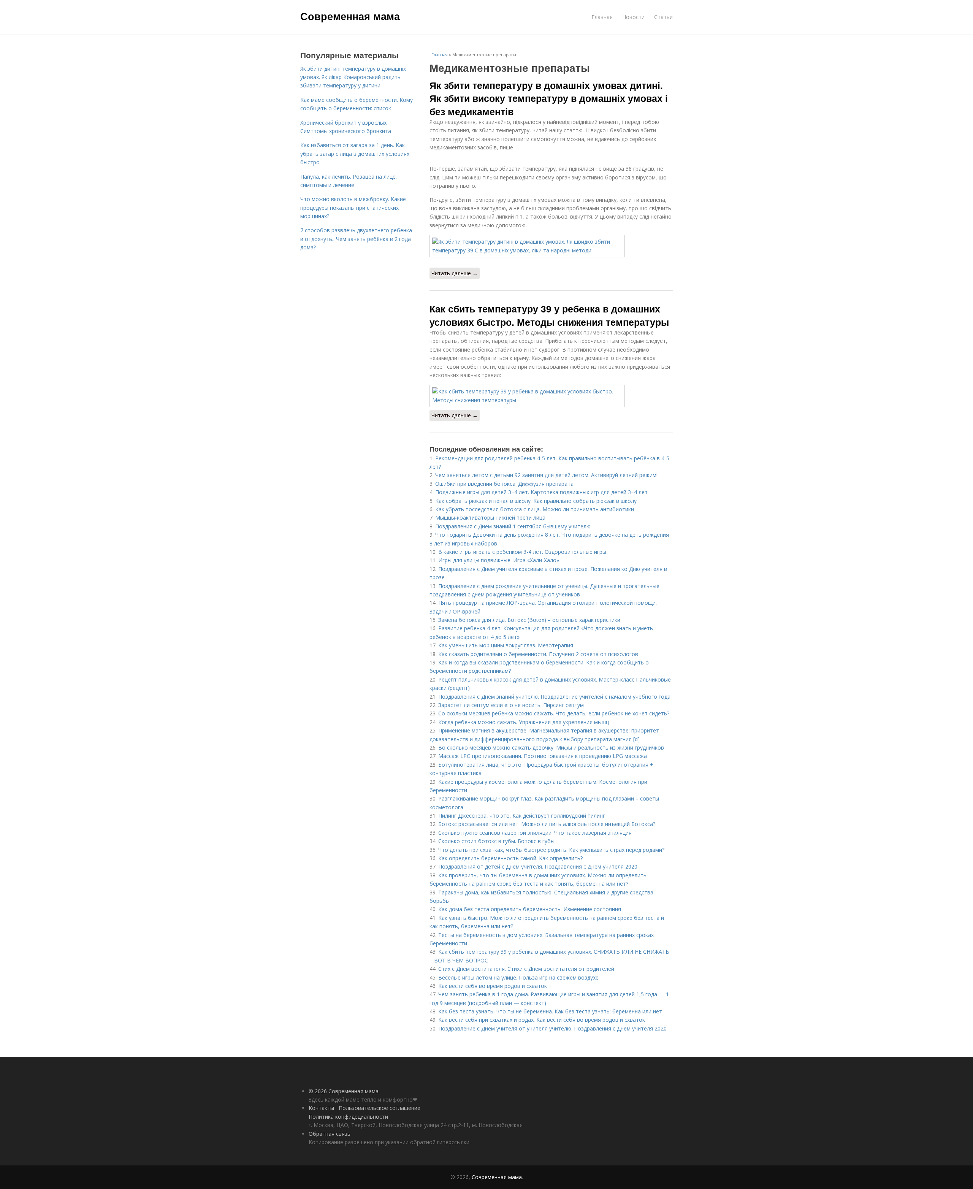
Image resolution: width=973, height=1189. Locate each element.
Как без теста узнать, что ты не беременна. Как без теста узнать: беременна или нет (550, 1011)
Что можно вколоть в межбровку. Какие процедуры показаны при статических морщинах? (353, 207)
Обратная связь (329, 1133)
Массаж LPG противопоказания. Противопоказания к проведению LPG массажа (542, 755)
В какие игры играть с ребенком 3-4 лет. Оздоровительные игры (522, 551)
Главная (602, 17)
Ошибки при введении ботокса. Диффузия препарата (504, 483)
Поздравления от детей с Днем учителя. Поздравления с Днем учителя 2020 (537, 866)
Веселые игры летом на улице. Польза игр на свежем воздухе (518, 977)
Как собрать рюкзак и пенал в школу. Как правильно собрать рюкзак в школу (536, 500)
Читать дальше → (454, 273)
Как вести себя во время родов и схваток (492, 985)
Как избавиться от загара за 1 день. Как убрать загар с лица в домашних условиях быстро (354, 153)
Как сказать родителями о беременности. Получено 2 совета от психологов (538, 654)
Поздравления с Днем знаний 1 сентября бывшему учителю (513, 526)
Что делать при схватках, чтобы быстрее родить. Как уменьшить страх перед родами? (551, 849)
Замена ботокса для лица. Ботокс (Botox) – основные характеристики (529, 619)
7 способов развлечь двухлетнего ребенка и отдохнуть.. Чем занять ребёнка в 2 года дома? (356, 239)
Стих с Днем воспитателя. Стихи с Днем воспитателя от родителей (526, 968)
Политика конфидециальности (348, 1116)
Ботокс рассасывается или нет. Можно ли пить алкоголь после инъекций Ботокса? (546, 824)
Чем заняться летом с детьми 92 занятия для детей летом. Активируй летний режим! (546, 475)
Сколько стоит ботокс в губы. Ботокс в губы (496, 841)
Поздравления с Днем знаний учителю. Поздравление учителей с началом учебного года (554, 696)
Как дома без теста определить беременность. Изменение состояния (529, 909)
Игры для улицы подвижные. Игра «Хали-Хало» (498, 560)
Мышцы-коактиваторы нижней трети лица (490, 517)
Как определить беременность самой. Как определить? (510, 858)
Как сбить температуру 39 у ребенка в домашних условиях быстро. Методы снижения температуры (549, 315)
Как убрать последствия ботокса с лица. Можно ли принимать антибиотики (534, 509)
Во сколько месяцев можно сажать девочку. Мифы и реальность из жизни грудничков (551, 747)
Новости (633, 17)
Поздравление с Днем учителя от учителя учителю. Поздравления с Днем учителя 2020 (552, 1028)
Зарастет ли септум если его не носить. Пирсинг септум (511, 705)
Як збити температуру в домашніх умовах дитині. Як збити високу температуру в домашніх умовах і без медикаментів (548, 98)
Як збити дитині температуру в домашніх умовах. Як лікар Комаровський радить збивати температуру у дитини (353, 77)
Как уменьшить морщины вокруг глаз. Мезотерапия (505, 645)
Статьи (663, 17)
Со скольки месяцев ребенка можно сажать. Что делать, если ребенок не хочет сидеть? (553, 713)
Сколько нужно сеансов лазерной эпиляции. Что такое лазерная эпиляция (535, 832)
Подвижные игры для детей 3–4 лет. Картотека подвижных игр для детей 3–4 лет (541, 492)
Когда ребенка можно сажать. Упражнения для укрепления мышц (523, 722)
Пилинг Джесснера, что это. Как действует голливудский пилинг (521, 815)
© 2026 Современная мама (344, 1091)
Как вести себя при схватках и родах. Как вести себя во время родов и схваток (541, 1019)
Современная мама (350, 16)
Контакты (321, 1107)
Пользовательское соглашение (379, 1107)
